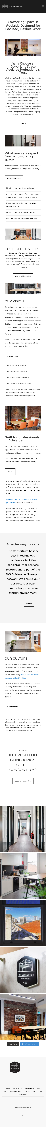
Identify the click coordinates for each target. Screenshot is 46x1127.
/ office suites (23, 276)
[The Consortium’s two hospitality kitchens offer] (23, 876)
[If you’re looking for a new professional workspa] (23, 970)
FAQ (34, 1091)
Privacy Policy (23, 1104)
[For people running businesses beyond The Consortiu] (23, 923)
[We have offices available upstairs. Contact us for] (23, 829)
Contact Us (23, 1094)
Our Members (17, 1088)
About (8, 1088)
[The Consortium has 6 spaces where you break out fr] (23, 1017)
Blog (40, 1091)
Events (27, 1091)
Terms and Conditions (23, 1108)
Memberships (29, 1088)
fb (22, 1115)
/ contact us (23, 781)
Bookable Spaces (16, 1091)
